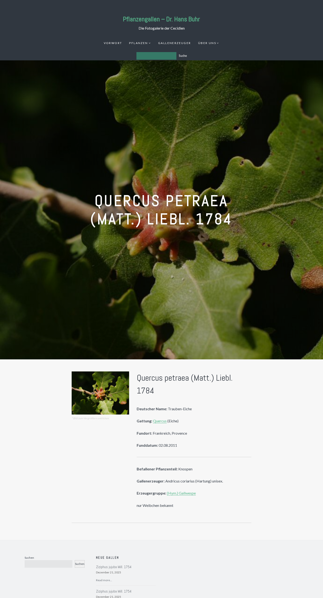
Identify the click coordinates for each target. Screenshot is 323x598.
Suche (183, 56)
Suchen (29, 557)
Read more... (104, 580)
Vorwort (113, 43)
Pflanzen (138, 43)
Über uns (207, 43)
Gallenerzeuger (174, 43)
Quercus (160, 421)
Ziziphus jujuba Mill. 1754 (113, 566)
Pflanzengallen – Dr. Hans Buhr (161, 19)
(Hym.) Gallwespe (181, 493)
